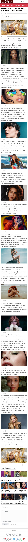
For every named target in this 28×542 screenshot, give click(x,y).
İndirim (20, 465)
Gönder (5, 524)
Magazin (23, 5)
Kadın (3, 468)
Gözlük (8, 465)
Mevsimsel (8, 468)
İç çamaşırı (14, 465)
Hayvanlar (17, 5)
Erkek (3, 465)
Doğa (12, 5)
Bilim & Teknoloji (5, 5)
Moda (14, 468)
